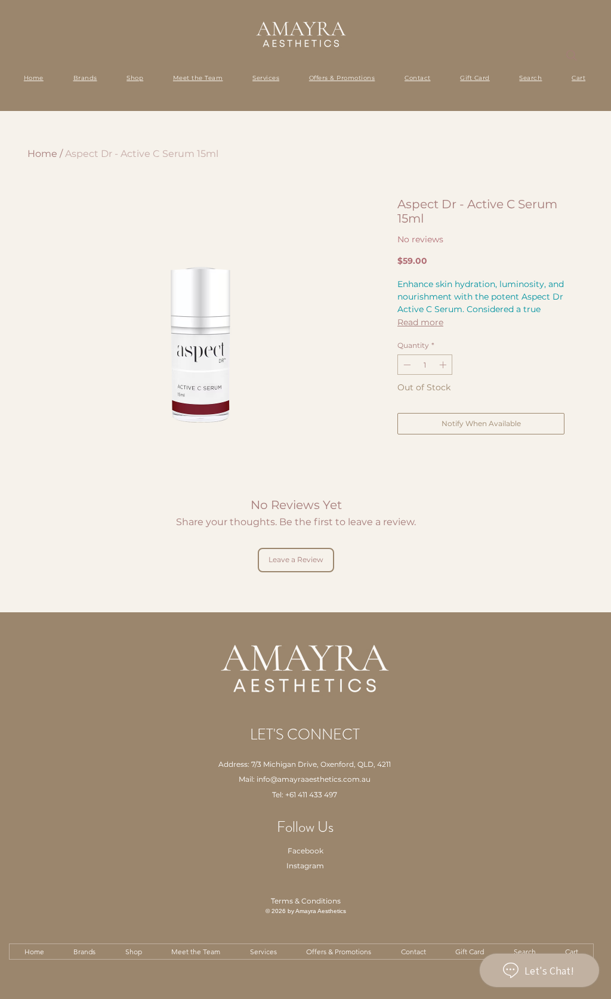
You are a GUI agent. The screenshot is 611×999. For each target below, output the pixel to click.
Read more (420, 322)
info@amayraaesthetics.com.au (314, 779)
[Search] (571, 55)
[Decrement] (405, 364)
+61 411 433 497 (311, 794)
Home (42, 153)
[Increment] (443, 364)
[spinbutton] (424, 364)
